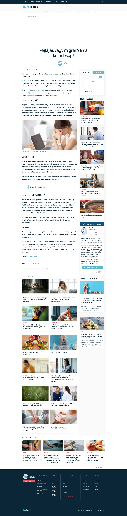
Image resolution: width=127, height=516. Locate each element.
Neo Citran (65, 486)
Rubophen (65, 492)
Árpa (53, 483)
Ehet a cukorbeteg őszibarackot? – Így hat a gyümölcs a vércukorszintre (95, 457)
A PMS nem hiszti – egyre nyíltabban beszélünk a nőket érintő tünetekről (33, 377)
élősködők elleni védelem (43, 12)
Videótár (96, 483)
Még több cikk (98, 467)
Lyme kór (89, 12)
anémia (24, 452)
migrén (46, 93)
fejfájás (25, 80)
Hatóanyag (98, 72)
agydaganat (31, 95)
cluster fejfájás (37, 93)
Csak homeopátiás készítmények (89, 91)
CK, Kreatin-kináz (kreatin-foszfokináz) (42, 490)
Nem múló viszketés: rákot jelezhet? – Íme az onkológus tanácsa (90, 193)
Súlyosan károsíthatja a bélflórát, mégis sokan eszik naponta (91, 216)
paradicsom (84, 116)
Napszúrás (54, 480)
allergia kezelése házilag (59, 12)
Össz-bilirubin (39, 486)
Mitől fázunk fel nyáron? (59, 352)
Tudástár (96, 486)
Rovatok (32, 1)
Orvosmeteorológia (29, 12)
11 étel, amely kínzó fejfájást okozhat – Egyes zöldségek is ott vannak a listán (62, 326)
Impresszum (25, 485)
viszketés (84, 189)
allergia (70, 12)
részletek (45, 187)
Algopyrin (64, 480)
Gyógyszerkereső (39, 1)
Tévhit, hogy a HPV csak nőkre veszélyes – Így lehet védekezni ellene (34, 428)
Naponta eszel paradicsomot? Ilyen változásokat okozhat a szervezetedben (90, 120)
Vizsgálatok (85, 483)
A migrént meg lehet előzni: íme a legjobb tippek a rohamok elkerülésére (63, 299)
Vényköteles (88, 84)
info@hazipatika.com (100, 510)
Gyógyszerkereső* (68, 475)
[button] (42, 476)
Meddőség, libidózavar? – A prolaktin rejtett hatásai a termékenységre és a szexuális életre (62, 378)
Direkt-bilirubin (40, 493)
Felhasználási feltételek (27, 488)
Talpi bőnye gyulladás (54, 491)
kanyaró (68, 452)
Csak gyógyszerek (89, 81)
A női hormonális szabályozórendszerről (59, 428)
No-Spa (64, 489)
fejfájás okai (54, 322)
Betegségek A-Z (48, 1)
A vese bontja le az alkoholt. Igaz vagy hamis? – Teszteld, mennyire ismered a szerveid (91, 300)
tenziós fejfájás (26, 93)
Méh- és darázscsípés (54, 495)
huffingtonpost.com (32, 256)
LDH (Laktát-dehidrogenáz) (42, 480)
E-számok (96, 489)
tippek (53, 295)
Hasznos (55, 1)
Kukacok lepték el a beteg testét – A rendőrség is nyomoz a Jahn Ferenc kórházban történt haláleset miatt (52, 458)
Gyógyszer (86, 72)
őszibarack (89, 452)
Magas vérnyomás (79, 12)
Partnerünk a (92, 272)
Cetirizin (64, 483)
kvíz (82, 331)
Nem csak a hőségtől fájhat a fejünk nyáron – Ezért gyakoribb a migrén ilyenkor (34, 326)
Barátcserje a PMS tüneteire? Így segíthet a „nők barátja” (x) (34, 404)
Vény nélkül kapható (90, 87)
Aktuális (26, 1)
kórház (46, 452)
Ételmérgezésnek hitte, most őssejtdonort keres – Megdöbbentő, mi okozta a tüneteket (31, 457)
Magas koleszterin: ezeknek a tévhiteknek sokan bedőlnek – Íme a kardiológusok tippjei (92, 144)
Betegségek (85, 480)
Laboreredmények (63, 1)
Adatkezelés (25, 491)
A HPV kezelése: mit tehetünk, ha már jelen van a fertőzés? (62, 404)
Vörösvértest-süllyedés (41, 483)
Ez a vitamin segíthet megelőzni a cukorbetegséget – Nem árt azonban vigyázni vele (92, 167)
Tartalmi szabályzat (27, 493)
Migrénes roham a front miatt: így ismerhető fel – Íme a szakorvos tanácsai (35, 299)
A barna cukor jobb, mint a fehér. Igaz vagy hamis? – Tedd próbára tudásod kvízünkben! (91, 336)
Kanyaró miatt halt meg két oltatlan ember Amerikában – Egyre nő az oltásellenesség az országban (74, 458)
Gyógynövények (86, 486)
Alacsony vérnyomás (54, 487)
